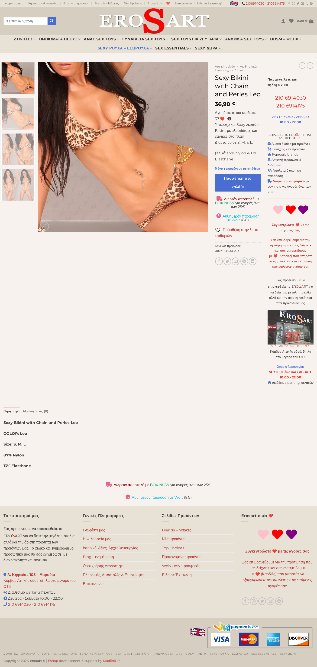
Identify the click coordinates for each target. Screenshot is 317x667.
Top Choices (173, 548)
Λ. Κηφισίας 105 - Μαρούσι (290, 346)
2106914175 (276, 3)
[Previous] (47, 147)
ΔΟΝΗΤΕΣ (23, 39)
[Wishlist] (291, 21)
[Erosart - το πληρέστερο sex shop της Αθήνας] (153, 21)
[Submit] (51, 21)
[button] (283, 21)
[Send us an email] (302, 3)
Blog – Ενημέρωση (76, 3)
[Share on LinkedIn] (252, 261)
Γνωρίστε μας (12, 3)
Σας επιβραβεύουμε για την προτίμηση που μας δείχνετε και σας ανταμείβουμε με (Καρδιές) (277, 574)
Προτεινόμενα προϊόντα (181, 557)
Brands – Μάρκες (106, 3)
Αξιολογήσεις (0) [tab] (35, 411)
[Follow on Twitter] (298, 3)
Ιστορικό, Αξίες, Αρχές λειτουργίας (110, 548)
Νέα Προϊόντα (133, 3)
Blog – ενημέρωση (98, 557)
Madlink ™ (111, 661)
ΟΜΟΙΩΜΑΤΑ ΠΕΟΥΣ (58, 39)
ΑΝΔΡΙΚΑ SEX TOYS (244, 39)
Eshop (53, 661)
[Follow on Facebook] (289, 3)
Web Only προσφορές (181, 566)
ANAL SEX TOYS (100, 39)
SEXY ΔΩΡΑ (206, 48)
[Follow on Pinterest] (311, 3)
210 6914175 (290, 106)
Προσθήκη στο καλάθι (238, 182)
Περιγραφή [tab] (11, 411)
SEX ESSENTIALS (171, 48)
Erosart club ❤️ (158, 3)
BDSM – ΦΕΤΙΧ (284, 39)
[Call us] (306, 3)
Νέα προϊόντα (173, 539)
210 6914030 (290, 98)
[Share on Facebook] (219, 261)
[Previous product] (310, 65)
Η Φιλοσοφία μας (97, 539)
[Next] (198, 147)
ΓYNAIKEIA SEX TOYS (143, 39)
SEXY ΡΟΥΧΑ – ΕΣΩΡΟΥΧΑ (123, 48)
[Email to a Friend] (235, 261)
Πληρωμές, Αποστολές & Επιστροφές (113, 575)
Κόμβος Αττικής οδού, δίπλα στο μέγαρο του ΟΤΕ (39, 581)
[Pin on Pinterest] (244, 261)
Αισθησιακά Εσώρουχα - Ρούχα (236, 68)
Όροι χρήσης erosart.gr (103, 566)
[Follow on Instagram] (293, 3)
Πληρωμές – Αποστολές (42, 3)
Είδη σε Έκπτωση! (209, 3)
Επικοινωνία (183, 3)
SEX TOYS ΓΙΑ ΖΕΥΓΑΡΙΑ (195, 39)
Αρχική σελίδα (225, 66)
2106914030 (255, 3)
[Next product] (302, 65)
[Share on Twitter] (227, 261)
